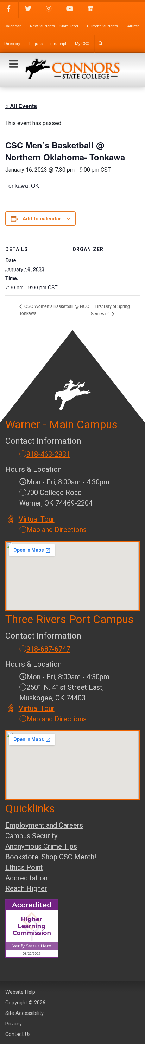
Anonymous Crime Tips (41, 846)
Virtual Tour (37, 519)
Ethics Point (24, 867)
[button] (13, 64)
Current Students (102, 26)
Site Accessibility (24, 1013)
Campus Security (31, 836)
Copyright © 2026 (25, 1003)
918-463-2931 (48, 454)
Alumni (134, 26)
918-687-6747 (48, 649)
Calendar (12, 26)
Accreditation (26, 878)
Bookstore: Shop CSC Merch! (50, 857)
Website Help (20, 992)
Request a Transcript (47, 43)
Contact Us (18, 1034)
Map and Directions (56, 530)
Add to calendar (42, 218)
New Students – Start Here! (54, 26)
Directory (12, 43)
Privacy (13, 1024)
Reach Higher (26, 888)
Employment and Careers (44, 825)
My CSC (82, 43)
